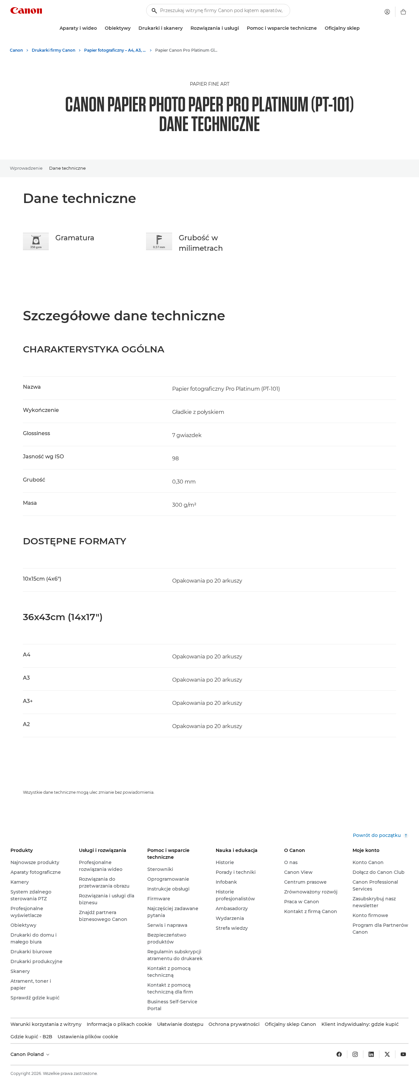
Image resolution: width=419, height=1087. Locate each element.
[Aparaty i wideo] (99, 28)
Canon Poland (27, 1054)
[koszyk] (403, 12)
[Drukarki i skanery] (185, 28)
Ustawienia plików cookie (88, 1037)
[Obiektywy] (133, 28)
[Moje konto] (387, 12)
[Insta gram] (355, 1054)
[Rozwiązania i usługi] (241, 28)
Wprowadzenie (26, 168)
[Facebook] (339, 1054)
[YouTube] (403, 1054)
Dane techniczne (67, 168)
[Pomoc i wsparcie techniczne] (319, 28)
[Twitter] (387, 1054)
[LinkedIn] (371, 1054)
